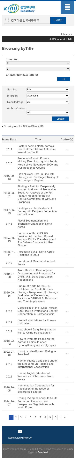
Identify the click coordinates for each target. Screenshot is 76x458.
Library (65, 34)
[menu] (67, 7)
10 (55, 417)
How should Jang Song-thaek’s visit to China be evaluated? (37, 331)
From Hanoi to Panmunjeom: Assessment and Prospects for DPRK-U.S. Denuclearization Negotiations (36, 275)
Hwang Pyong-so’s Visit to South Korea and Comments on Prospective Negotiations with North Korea (37, 402)
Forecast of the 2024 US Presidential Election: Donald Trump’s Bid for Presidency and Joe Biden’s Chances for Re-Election (37, 239)
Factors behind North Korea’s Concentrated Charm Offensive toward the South (37, 149)
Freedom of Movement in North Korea (37, 262)
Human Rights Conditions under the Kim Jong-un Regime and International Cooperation (37, 363)
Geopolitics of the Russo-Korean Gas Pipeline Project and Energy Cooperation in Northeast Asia (37, 310)
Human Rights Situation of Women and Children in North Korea (36, 376)
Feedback (43, 452)
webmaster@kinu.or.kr (20, 437)
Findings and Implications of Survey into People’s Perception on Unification (37, 211)
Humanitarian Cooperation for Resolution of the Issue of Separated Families (36, 388)
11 (59, 417)
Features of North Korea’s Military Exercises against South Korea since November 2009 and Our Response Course (38, 163)
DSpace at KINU (62, 39)
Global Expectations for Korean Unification (37, 322)
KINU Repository (23, 8)
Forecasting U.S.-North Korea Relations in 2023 (36, 253)
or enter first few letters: (22, 74)
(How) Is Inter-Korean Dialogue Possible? (37, 353)
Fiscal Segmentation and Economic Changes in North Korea (35, 223)
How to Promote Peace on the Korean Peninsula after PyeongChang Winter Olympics (37, 342)
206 (64, 417)
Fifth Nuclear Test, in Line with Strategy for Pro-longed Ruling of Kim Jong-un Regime (38, 177)
